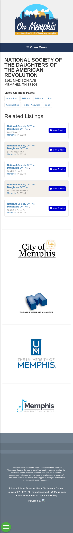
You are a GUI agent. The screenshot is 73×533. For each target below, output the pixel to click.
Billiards (26, 98)
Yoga (47, 104)
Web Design (24, 495)
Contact (60, 488)
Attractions (12, 98)
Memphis (11, 135)
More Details (59, 130)
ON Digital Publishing (45, 495)
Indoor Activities (31, 104)
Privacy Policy (16, 488)
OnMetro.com (58, 492)
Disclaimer (48, 488)
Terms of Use (33, 488)
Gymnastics (12, 104)
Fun (50, 98)
